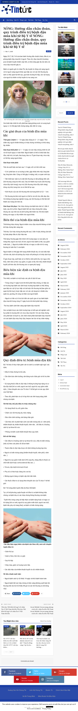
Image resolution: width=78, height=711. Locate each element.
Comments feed (64, 386)
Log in (62, 380)
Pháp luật (23, 20)
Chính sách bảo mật (63, 690)
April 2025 (63, 282)
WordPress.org (64, 388)
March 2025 (64, 286)
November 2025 (65, 256)
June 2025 (63, 275)
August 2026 (64, 245)
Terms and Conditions (34, 708)
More (57, 2)
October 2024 (64, 304)
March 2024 (64, 330)
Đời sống (10, 20)
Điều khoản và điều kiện (46, 696)
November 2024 (65, 300)
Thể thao (38, 20)
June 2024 (63, 319)
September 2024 (65, 308)
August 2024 (64, 311)
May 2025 (63, 278)
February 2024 (65, 333)
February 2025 (65, 289)
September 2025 (65, 264)
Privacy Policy (46, 708)
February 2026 (65, 249)
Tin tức (45, 20)
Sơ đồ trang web (29, 696)
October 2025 (64, 260)
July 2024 (63, 315)
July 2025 (63, 271)
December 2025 (65, 253)
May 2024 (63, 322)
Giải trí (16, 20)
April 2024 (63, 326)
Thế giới (30, 20)
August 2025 (64, 267)
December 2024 (65, 297)
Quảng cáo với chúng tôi (29, 2)
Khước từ (51, 2)
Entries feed (63, 383)
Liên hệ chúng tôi (42, 2)
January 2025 (64, 293)
